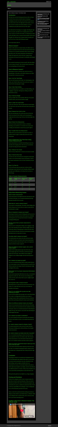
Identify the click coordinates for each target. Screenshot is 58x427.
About (8, 1)
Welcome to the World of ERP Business (42, 16)
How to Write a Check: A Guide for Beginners (43, 31)
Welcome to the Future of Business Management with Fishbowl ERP (43, 18)
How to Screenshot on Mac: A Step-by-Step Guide (43, 37)
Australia (9, 5)
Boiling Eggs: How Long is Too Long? (42, 35)
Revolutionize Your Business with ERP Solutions (43, 14)
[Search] (50, 1)
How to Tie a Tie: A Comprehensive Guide (43, 33)
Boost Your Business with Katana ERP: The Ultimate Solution (43, 23)
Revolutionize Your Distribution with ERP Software (43, 21)
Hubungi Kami (13, 1)
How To (9, 8)
